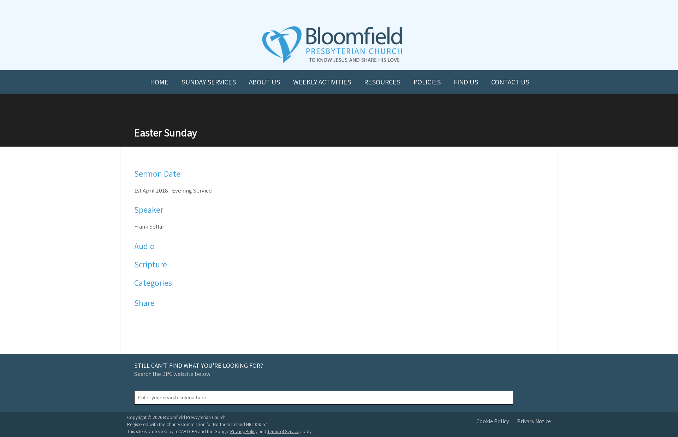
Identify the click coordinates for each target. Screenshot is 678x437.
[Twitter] (149, 320)
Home (159, 82)
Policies (427, 82)
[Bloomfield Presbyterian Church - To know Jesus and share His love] (332, 62)
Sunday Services (209, 82)
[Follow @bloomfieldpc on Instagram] (339, 11)
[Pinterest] (158, 320)
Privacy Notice (534, 421)
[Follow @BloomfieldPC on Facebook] (323, 11)
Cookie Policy (492, 421)
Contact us (510, 82)
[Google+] (167, 320)
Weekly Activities (322, 82)
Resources (382, 82)
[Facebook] (140, 320)
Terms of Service (283, 431)
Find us (466, 82)
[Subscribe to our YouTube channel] (308, 11)
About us (264, 82)
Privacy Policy (243, 431)
